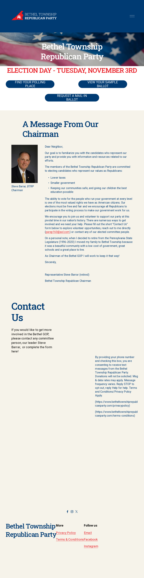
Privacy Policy (66, 533)
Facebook (91, 539)
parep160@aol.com (58, 232)
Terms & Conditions (70, 539)
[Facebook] (67, 511)
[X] (76, 511)
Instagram (91, 546)
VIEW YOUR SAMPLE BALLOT (102, 84)
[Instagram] (72, 511)
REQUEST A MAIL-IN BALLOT (72, 98)
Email (88, 533)
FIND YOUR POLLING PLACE (30, 84)
